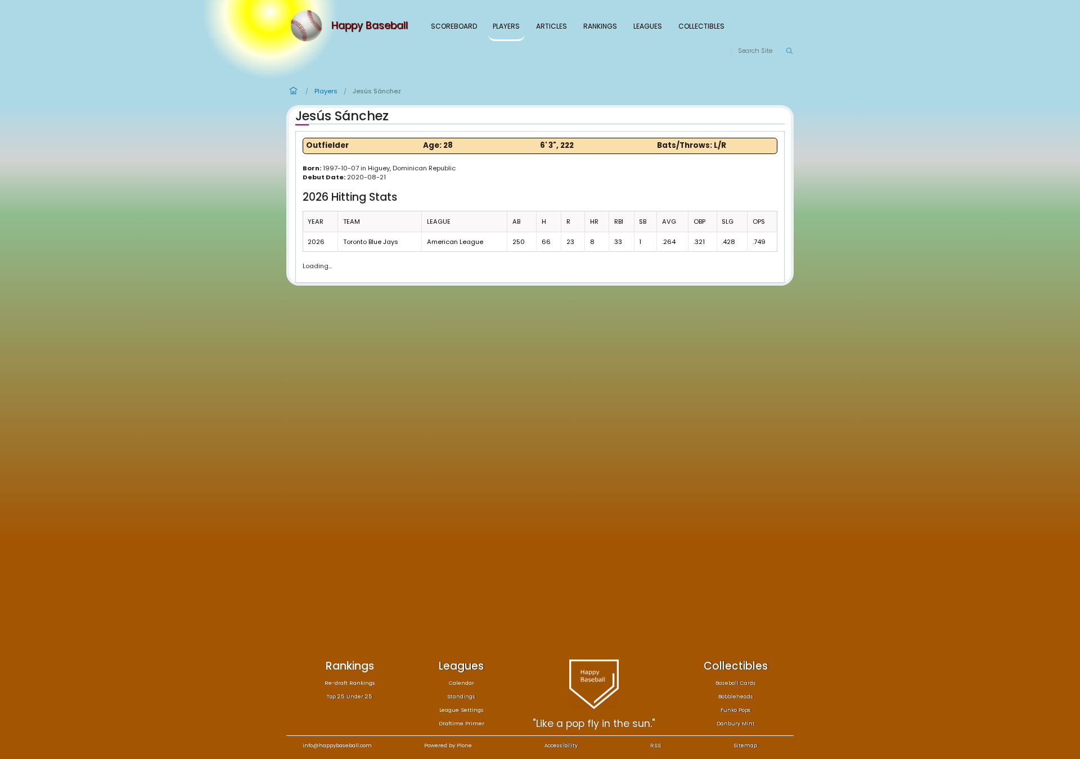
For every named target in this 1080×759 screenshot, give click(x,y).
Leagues (647, 26)
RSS (655, 745)
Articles (551, 26)
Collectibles (701, 26)
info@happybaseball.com (337, 745)
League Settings (461, 709)
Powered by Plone (448, 745)
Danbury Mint (736, 723)
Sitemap (745, 745)
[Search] (789, 51)
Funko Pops (736, 709)
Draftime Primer (461, 723)
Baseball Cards (736, 682)
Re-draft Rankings (350, 682)
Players (506, 26)
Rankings (600, 26)
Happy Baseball (369, 26)
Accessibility (561, 745)
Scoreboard (454, 26)
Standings (461, 696)
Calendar (461, 682)
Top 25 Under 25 (349, 696)
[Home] (308, 26)
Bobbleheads (735, 696)
